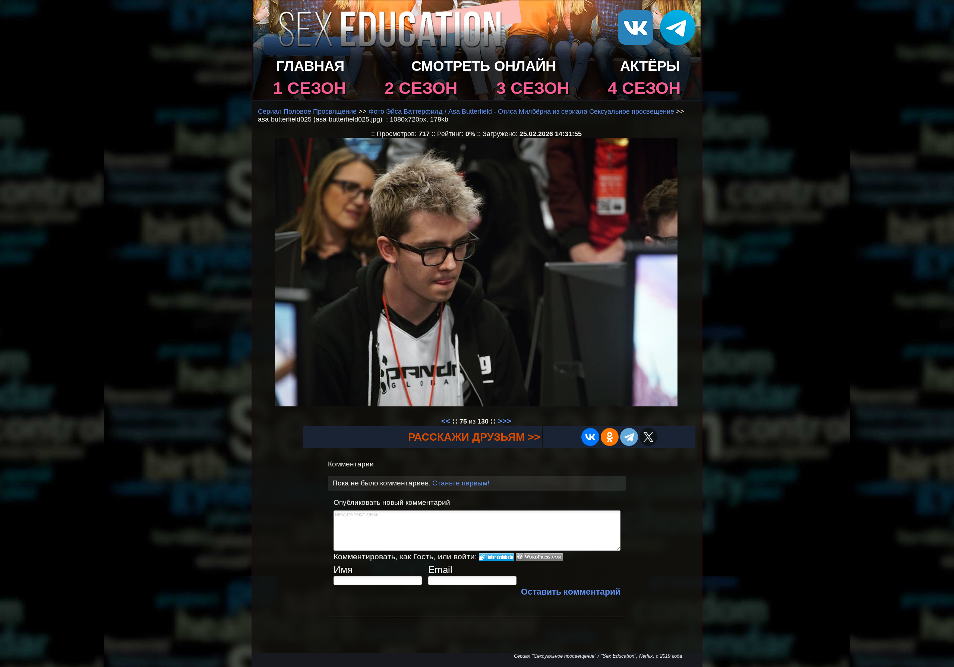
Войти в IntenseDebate (496, 557)
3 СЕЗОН (532, 88)
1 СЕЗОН (309, 88)
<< (445, 421)
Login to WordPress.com (539, 557)
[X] (648, 437)
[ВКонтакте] (590, 437)
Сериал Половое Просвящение (307, 111)
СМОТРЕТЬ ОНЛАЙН (483, 66)
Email (440, 569)
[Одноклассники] (610, 437)
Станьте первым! (460, 483)
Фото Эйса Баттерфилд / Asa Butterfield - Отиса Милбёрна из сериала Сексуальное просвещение (521, 111)
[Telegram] (629, 437)
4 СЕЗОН (644, 88)
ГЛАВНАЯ (310, 66)
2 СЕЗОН (421, 88)
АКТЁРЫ (650, 66)
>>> (504, 421)
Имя (343, 569)
